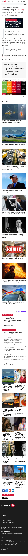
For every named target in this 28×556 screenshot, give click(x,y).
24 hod (20, 330)
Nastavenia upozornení (8, 522)
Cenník (5, 515)
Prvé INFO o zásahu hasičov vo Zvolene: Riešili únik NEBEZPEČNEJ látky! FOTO (14, 324)
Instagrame (16, 56)
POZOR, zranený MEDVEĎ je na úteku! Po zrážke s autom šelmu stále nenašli (14, 317)
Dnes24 (4, 56)
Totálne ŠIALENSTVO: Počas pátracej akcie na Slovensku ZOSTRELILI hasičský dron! (13, 340)
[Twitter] (6, 490)
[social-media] (2, 537)
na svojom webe (20, 9)
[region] (12, 2)
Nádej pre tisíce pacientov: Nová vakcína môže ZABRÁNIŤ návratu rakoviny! (13, 343)
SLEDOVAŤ (5, 498)
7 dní (17, 330)
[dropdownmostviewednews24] (14, 368)
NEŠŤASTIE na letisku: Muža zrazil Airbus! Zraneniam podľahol (13, 333)
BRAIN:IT (4, 549)
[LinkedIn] (13, 490)
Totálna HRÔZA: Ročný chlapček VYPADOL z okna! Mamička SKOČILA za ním (14, 350)
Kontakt (5, 513)
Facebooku (9, 56)
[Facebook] (3, 490)
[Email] (9, 490)
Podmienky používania (8, 517)
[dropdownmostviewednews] (14, 328)
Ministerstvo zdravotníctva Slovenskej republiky (14, 96)
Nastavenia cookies (7, 520)
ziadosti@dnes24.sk (21, 535)
